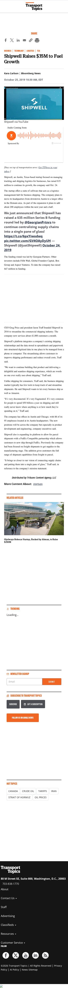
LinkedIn (35, 955)
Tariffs (42, 791)
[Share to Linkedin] (18, 41)
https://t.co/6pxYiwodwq (23, 236)
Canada (13, 791)
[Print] (36, 41)
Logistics (30, 50)
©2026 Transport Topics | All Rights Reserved (26, 965)
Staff (4, 907)
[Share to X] (11, 41)
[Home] (34, 6)
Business (7, 50)
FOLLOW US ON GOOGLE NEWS (23, 717)
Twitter (15, 955)
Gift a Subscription (34, 704)
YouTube (25, 955)
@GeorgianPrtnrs (38, 222)
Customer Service (12, 942)
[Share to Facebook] (5, 41)
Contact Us (8, 898)
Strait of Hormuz (19, 797)
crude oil (28, 791)
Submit (52, 681)
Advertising (8, 916)
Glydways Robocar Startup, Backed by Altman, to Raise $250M (31, 541)
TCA (38, 50)
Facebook (5, 955)
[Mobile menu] (4, 5)
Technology (19, 50)
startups (38, 484)
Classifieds (8, 925)
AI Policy (14, 969)
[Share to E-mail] (24, 41)
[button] (30, 41)
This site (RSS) (45, 955)
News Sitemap (30, 969)
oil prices (41, 797)
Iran (54, 791)
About (4, 889)
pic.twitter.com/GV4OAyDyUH (27, 240)
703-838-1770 (10, 884)
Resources (8, 934)
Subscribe (13, 704)
